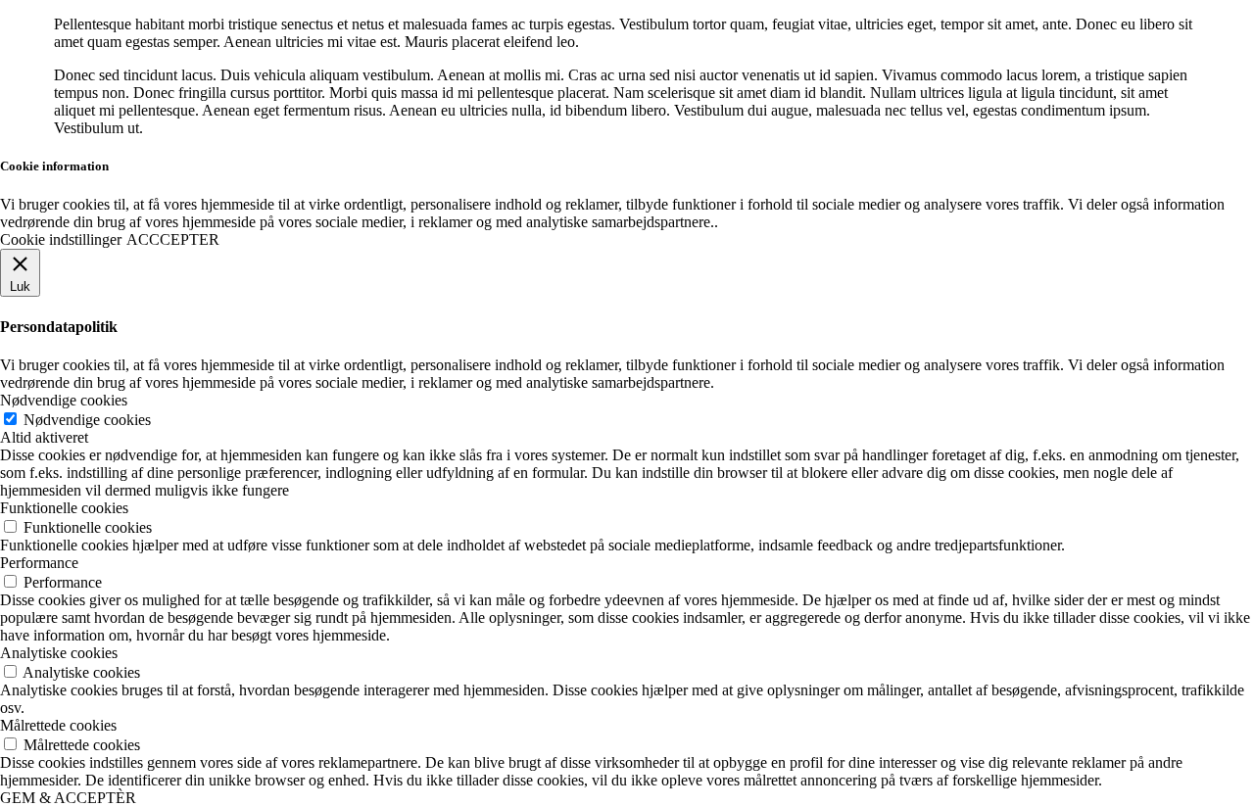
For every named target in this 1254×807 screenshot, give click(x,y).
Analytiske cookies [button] (59, 652)
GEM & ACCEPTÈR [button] (68, 797)
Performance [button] (39, 562)
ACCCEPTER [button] (172, 239)
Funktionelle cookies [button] (64, 507)
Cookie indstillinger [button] (60, 239)
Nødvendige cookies (87, 419)
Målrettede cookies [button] (58, 725)
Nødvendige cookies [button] (63, 400)
